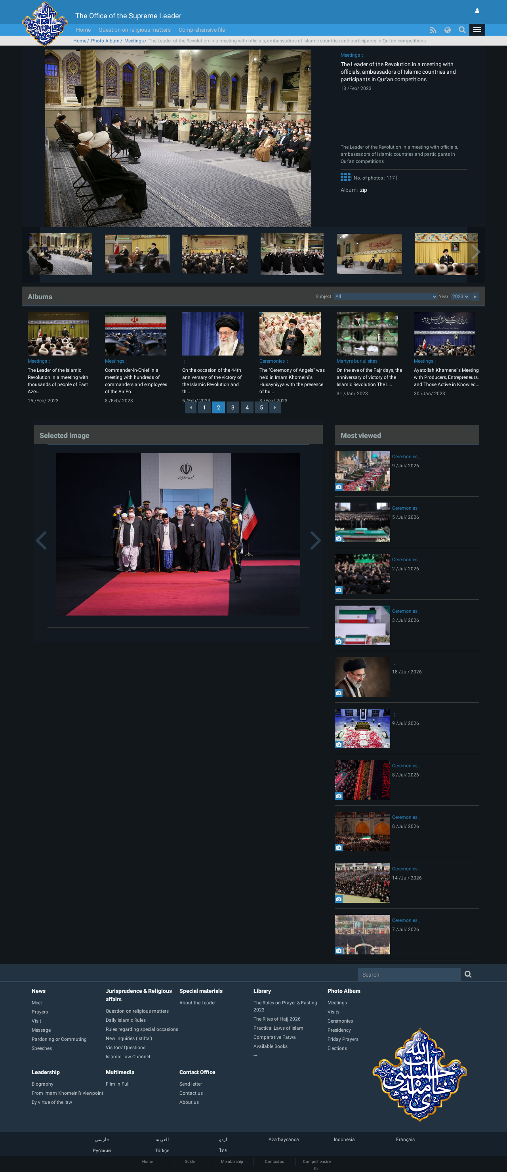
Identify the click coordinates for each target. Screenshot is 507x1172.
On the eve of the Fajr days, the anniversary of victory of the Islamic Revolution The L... (369, 377)
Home (83, 30)
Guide (190, 1161)
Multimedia (120, 1072)
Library (262, 991)
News (39, 991)
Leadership (46, 1072)
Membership (232, 1161)
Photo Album (105, 41)
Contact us (274, 1161)
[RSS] (433, 30)
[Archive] (291, 1055)
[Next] (275, 407)
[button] (477, 30)
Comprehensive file (202, 30)
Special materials (201, 991)
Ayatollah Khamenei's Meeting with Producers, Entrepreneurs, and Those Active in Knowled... (446, 377)
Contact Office (197, 1072)
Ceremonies (272, 361)
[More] (345, 178)
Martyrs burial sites (357, 361)
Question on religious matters (135, 30)
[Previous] (190, 407)
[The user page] (477, 10)
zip (362, 190)
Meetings (134, 41)
